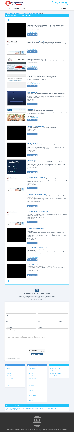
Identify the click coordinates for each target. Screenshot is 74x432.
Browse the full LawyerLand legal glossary (13, 409)
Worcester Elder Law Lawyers (55, 375)
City (7, 321)
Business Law (31, 373)
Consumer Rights (32, 380)
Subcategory (40, 327)
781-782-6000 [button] (33, 51)
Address (7, 315)
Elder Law (9, 368)
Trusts (8, 383)
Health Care (31, 393)
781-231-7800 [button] (33, 206)
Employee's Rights (32, 385)
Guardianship (9, 373)
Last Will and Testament (43, 408)
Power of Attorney (10, 378)
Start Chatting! (37, 354)
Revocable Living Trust (52, 408)
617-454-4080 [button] (33, 134)
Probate (8, 380)
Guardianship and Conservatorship (31, 408)
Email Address (8, 309)
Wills (8, 385)
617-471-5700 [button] (33, 155)
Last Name (40, 304)
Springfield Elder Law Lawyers (55, 373)
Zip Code (60, 321)
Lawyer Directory (17, 13)
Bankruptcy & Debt (32, 370)
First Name (8, 304)
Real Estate (31, 400)
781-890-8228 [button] (33, 275)
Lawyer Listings (60, 2)
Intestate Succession (20, 408)
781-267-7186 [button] (33, 259)
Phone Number (41, 309)
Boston (30, 13)
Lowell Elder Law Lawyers (54, 370)
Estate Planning (36, 13)
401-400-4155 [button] (33, 68)
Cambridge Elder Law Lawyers (55, 368)
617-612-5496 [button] (33, 119)
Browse (16, 8)
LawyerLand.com (9, 13)
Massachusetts (25, 13)
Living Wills (9, 375)
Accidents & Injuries (32, 368)
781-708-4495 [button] (33, 243)
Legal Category (9, 327)
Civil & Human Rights (32, 378)
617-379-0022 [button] (33, 104)
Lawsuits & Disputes (32, 398)
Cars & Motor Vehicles (33, 375)
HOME (9, 8)
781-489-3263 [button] (33, 172)
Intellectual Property (32, 395)
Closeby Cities (53, 365)
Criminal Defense (32, 383)
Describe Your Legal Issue (11, 332)
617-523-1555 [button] (33, 34)
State (39, 321)
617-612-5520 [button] (33, 85)
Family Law (31, 390)
